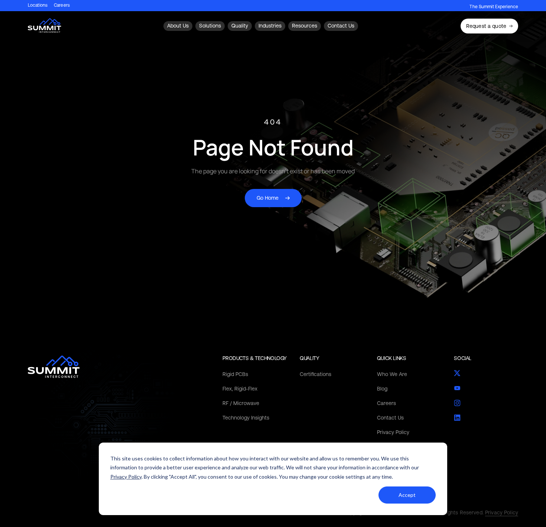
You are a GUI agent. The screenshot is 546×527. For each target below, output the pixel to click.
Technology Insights (245, 418)
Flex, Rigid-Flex (239, 389)
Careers (62, 5)
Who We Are (392, 374)
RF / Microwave (240, 403)
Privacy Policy (126, 476)
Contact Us (390, 418)
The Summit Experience (493, 6)
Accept (407, 495)
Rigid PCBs (235, 374)
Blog (382, 389)
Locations (38, 5)
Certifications (315, 374)
